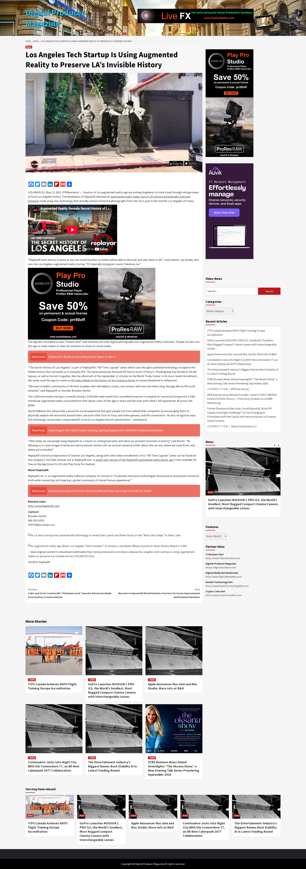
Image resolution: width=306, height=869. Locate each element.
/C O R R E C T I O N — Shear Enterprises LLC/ (232, 426)
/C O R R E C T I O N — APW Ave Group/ (228, 389)
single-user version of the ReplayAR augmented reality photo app (134, 460)
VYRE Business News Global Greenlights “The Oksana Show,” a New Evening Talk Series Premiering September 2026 (173, 768)
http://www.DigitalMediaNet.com (224, 576)
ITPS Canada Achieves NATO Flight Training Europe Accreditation (52, 686)
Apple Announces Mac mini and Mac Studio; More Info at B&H (172, 686)
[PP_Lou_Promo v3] (91, 303)
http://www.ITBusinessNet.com (223, 558)
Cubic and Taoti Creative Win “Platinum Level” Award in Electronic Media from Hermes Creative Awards (69, 593)
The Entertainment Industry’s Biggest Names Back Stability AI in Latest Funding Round (112, 766)
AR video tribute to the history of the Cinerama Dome (103, 380)
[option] (243, 484)
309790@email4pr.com (41, 525)
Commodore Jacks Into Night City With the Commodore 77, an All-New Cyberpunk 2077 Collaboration (53, 766)
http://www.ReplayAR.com (43, 506)
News (28, 47)
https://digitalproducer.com (221, 567)
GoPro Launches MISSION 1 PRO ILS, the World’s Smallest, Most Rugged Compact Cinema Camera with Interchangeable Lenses (112, 690)
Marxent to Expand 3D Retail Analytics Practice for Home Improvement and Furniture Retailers (159, 593)
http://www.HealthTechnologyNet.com (227, 585)
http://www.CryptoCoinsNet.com (224, 595)
